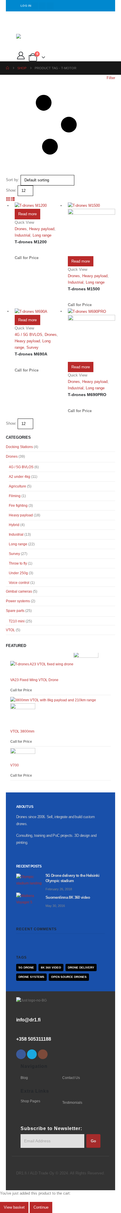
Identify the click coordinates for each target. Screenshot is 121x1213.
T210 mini (17, 621)
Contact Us (71, 1078)
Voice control (19, 583)
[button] (60, 125)
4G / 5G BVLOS (28, 334)
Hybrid (14, 525)
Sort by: (12, 180)
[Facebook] (34, 5)
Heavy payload (41, 229)
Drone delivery (81, 967)
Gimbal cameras (19, 591)
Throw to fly (18, 563)
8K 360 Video (51, 967)
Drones (21, 229)
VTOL (10, 630)
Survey (32, 347)
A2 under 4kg (19, 477)
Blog (24, 1078)
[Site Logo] (31, 39)
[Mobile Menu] (20, 27)
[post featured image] (31, 879)
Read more (27, 214)
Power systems (18, 601)
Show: (11, 190)
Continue (40, 1207)
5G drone (26, 967)
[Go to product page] (38, 205)
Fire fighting (18, 506)
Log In (26, 5)
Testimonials (72, 1102)
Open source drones (69, 976)
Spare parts (15, 611)
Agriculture (17, 486)
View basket (14, 1207)
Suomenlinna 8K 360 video (68, 898)
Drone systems (31, 976)
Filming (15, 496)
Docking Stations (19, 447)
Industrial (22, 235)
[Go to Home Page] (7, 68)
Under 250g (18, 573)
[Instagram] (50, 5)
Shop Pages (30, 1101)
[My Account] (20, 55)
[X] (42, 5)
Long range (42, 235)
